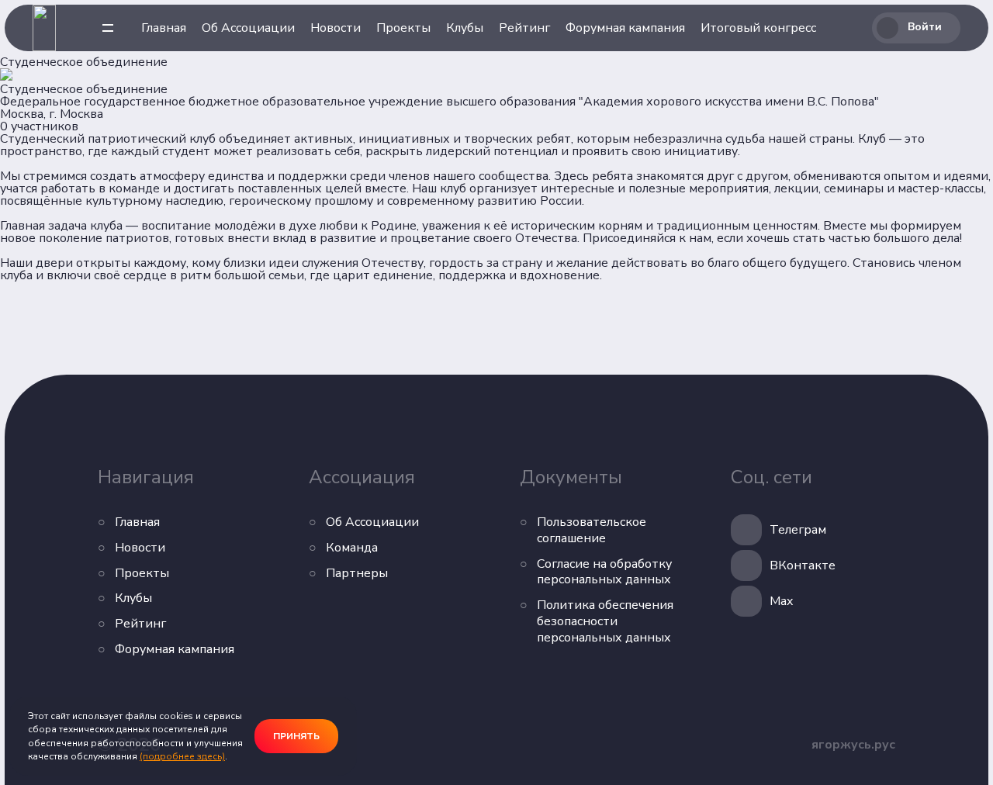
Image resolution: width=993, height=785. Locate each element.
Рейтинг (524, 27)
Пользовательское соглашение (591, 530)
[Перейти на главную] (44, 28)
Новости (335, 27)
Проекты (403, 27)
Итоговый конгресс (758, 27)
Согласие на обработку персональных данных (604, 572)
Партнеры (357, 573)
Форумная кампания (625, 27)
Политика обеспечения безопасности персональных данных (605, 621)
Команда (352, 548)
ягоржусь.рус (853, 744)
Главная (163, 27)
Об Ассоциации (248, 27)
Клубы (464, 27)
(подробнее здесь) (182, 756)
